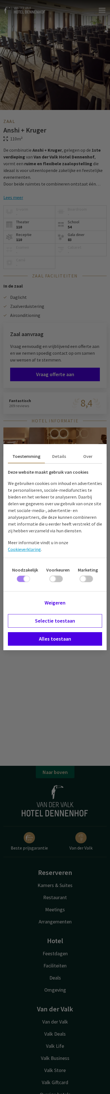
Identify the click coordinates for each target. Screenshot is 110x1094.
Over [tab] (88, 456)
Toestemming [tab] (26, 456)
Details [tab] (59, 456)
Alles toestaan (55, 639)
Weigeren (55, 602)
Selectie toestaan (55, 620)
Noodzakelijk (25, 570)
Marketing (88, 570)
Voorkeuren (58, 570)
